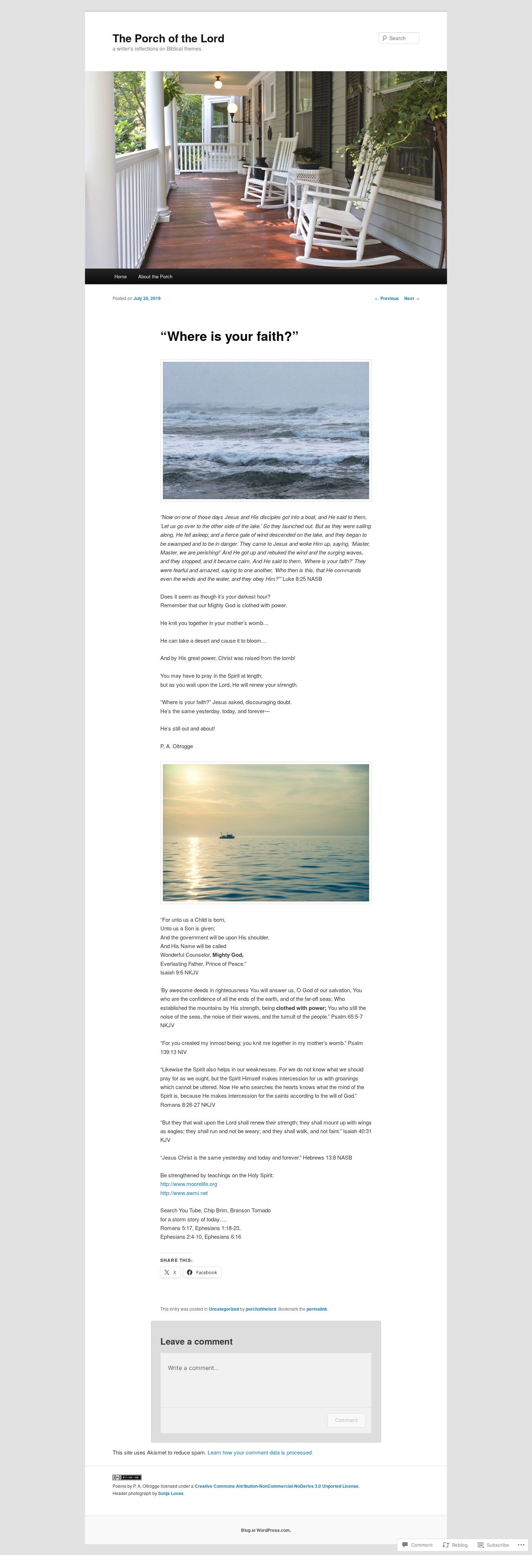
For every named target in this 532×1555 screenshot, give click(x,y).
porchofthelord (261, 1309)
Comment (346, 1420)
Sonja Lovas (170, 1493)
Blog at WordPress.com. (266, 1530)
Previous (387, 298)
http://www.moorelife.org (188, 1183)
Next (411, 298)
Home (120, 276)
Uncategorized (224, 1309)
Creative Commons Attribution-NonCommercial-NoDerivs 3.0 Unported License (277, 1486)
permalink (317, 1309)
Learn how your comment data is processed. (260, 1452)
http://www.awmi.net (184, 1192)
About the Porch (155, 276)
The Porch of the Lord (168, 38)
